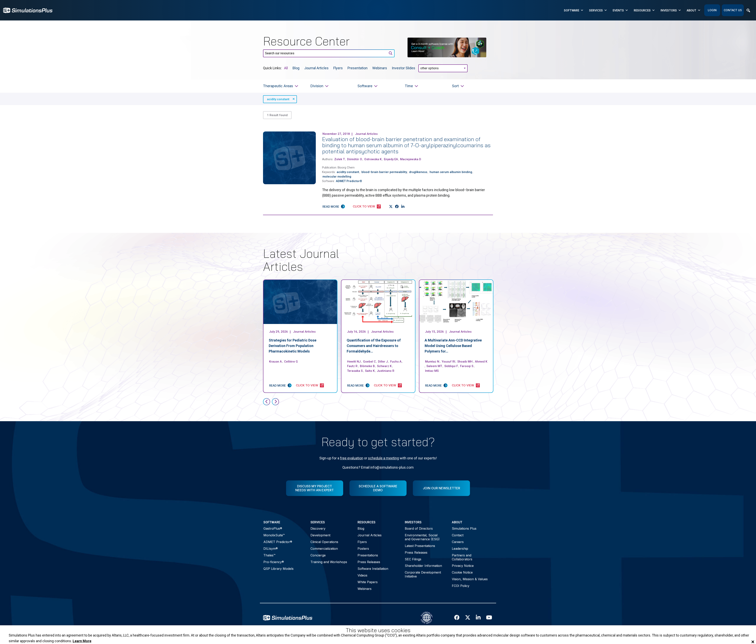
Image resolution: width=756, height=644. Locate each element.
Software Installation (373, 569)
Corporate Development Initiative (423, 574)
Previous (266, 401)
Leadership (460, 549)
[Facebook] (397, 206)
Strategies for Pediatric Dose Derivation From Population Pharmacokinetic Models (292, 345)
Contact (457, 535)
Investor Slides (403, 68)
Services (596, 10)
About (691, 10)
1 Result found (277, 115)
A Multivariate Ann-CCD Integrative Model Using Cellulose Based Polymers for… (453, 345)
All (286, 68)
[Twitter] (391, 206)
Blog (296, 68)
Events (618, 10)
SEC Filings (413, 559)
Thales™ (269, 555)
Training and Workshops (328, 562)
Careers (458, 542)
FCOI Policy (460, 586)
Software (571, 10)
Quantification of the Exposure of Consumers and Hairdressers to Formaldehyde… (374, 345)
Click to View (364, 206)
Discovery (317, 528)
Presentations (368, 555)
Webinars (379, 68)
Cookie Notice (462, 572)
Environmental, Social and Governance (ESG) (422, 537)
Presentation (357, 68)
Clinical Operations (324, 542)
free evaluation (351, 458)
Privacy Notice (463, 566)
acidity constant (278, 99)
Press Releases (369, 562)
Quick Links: (272, 68)
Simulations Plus (464, 528)
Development (320, 535)
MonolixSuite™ (274, 535)
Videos (362, 575)
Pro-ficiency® (273, 562)
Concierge (318, 555)
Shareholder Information (423, 566)
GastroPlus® (272, 528)
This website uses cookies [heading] (378, 630)
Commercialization (324, 549)
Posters (363, 549)
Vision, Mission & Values (470, 579)
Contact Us (733, 10)
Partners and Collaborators (462, 557)
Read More (330, 206)
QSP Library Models (278, 569)
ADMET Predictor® (277, 542)
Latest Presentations (420, 546)
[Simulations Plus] (27, 10)
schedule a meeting (383, 458)
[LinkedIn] (402, 206)
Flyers (338, 68)
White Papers (368, 582)
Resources (642, 10)
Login (712, 10)
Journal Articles (316, 68)
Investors (669, 10)
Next (275, 401)
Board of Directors (419, 528)
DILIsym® (270, 549)
